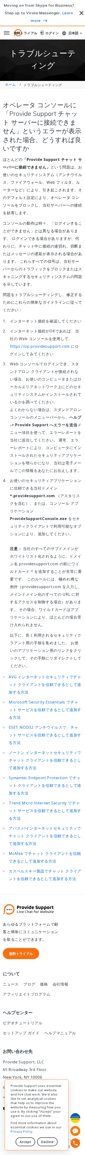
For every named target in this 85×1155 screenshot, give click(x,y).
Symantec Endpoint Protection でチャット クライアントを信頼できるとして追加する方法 (45, 785)
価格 (44, 984)
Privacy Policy (22, 1131)
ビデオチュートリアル (22, 1023)
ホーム (10, 84)
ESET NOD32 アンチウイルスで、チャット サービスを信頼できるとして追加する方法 (45, 735)
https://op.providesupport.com (40, 346)
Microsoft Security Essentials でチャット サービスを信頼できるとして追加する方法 (45, 709)
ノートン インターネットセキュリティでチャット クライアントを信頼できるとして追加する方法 (45, 760)
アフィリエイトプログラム (27, 994)
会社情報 (60, 984)
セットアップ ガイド (21, 1033)
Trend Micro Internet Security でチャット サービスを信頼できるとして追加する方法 (45, 810)
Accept (25, 1142)
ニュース (11, 984)
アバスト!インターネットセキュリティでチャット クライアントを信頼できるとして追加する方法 (45, 836)
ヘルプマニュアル (60, 1033)
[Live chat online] (75, 1131)
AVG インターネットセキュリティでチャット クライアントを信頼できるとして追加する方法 (45, 684)
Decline (47, 1142)
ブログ (29, 984)
